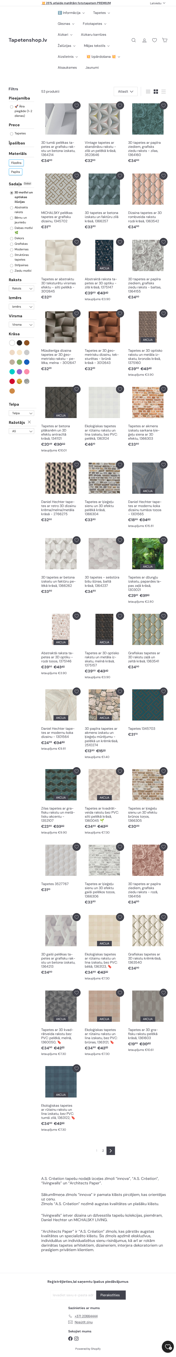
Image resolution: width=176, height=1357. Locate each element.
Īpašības (17, 143)
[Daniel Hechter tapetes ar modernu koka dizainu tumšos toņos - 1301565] (147, 495)
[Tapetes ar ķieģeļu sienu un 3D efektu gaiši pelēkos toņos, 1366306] (104, 875)
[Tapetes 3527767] (60, 869)
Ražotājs (17, 422)
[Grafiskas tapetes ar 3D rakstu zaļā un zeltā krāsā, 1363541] (147, 642)
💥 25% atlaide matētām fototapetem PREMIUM (76, 3)
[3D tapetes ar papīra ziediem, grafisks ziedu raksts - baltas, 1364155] (147, 270)
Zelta (20, 381)
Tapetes (100, 12)
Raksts (15, 279)
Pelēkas (27, 352)
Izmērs (15, 297)
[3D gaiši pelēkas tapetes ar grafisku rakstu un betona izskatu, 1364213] (60, 945)
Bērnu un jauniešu (20, 220)
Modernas (21, 249)
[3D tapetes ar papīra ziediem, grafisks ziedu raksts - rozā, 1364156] (147, 875)
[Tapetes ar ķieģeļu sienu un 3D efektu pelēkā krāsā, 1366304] (104, 492)
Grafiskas (21, 244)
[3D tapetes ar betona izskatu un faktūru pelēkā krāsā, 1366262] (60, 566)
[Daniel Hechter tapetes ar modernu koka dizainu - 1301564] (60, 720)
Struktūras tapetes (21, 257)
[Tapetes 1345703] (147, 713)
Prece (14, 125)
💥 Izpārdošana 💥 (101, 56)
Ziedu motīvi (22, 271)
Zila (27, 362)
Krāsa (14, 334)
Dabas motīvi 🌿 (23, 230)
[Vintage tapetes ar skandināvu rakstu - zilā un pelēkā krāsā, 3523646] (104, 133)
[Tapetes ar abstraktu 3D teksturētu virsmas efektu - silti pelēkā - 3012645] (60, 270)
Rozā (27, 372)
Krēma (20, 352)
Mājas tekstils (95, 45)
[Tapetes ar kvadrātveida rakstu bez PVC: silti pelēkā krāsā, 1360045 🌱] (104, 801)
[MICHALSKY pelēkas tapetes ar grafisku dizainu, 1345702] (60, 202)
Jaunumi (92, 67)
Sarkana (12, 381)
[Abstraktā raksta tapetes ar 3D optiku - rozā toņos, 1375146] (60, 644)
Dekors (19, 238)
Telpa (14, 404)
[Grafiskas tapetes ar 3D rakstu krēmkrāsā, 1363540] (147, 943)
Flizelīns (16, 163)
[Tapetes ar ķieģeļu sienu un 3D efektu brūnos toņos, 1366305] (147, 799)
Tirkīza (12, 372)
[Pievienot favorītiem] (76, 105)
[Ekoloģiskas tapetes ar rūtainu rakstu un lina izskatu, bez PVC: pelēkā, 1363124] (104, 417)
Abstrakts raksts (21, 209)
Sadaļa (15, 184)
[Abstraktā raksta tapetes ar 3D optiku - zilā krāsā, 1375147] (104, 270)
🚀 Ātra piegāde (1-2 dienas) (23, 111)
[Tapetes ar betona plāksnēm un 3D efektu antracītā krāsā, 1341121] (60, 419)
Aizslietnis (66, 56)
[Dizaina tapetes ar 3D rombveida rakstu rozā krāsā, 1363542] (147, 202)
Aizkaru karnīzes (93, 34)
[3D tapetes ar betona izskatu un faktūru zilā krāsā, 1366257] (104, 202)
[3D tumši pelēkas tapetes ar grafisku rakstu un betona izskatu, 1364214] (60, 133)
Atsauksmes (67, 67)
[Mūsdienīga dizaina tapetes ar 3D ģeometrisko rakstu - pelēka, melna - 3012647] (60, 341)
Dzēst (27, 183)
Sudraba (27, 381)
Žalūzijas (65, 45)
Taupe (12, 362)
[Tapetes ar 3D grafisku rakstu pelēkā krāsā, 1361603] (147, 1021)
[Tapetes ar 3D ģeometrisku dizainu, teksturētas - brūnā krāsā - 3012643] (104, 341)
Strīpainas (21, 265)
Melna (20, 343)
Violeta (20, 372)
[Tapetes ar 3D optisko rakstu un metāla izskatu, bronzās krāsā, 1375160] (147, 344)
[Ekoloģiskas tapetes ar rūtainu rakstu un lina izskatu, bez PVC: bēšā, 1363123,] (104, 947)
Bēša (12, 352)
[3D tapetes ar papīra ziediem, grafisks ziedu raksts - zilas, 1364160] (147, 133)
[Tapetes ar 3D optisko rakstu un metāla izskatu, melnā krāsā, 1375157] (104, 646)
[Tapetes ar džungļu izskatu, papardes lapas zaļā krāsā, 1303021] (147, 571)
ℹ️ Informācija (69, 12)
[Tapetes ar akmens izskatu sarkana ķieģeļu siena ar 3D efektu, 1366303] (147, 417)
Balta (12, 343)
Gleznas (64, 23)
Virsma (15, 316)
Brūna (27, 343)
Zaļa (20, 362)
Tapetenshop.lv (28, 40)
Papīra (15, 172)
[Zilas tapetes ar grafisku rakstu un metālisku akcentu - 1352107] (60, 801)
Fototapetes (93, 23)
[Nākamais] (110, 1150)
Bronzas (12, 391)
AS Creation (18, 431)
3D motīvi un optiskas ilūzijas (23, 197)
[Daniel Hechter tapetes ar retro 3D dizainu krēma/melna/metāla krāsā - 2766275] (60, 492)
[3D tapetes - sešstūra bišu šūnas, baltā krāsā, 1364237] (104, 566)
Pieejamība (19, 98)
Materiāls (18, 153)
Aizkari (63, 34)
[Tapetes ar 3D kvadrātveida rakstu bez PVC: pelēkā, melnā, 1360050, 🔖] (60, 1023)
